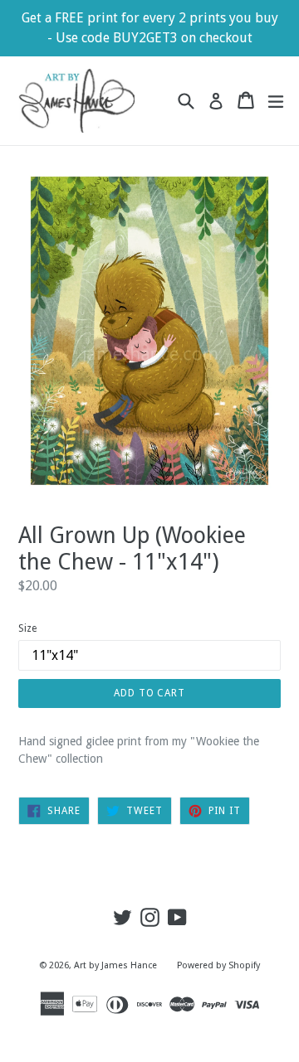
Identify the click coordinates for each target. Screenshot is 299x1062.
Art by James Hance (115, 965)
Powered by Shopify (218, 965)
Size (27, 628)
